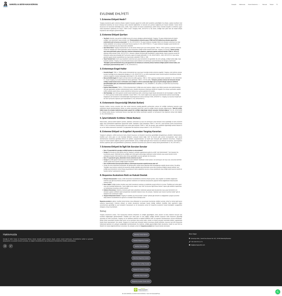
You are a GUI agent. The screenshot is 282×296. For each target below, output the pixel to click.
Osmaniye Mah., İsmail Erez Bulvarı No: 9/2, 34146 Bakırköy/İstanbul (210, 238)
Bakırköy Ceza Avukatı (141, 275)
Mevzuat (264, 4)
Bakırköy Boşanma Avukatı (141, 258)
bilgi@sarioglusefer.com (197, 245)
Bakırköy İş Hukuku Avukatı (141, 252)
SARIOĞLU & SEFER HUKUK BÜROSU (23, 4)
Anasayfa (233, 4)
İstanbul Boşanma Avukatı (141, 240)
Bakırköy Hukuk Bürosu (141, 234)
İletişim (272, 4)
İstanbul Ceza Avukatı (141, 246)
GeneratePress (156, 293)
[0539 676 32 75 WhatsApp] (277, 291)
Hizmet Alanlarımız (253, 4)
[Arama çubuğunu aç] (277, 4)
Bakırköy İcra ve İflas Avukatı (141, 264)
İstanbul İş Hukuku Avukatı (141, 269)
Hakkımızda (242, 4)
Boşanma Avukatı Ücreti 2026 (141, 281)
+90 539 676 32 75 (196, 241)
